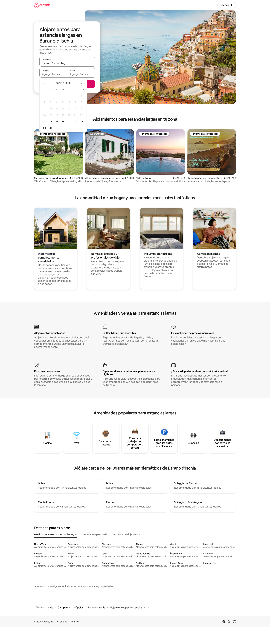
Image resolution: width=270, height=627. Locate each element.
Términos (75, 621)
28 (75, 121)
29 (81, 121)
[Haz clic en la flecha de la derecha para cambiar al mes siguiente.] (81, 83)
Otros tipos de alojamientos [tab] (126, 534)
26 (63, 121)
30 (44, 128)
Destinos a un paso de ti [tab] (94, 534)
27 (69, 121)
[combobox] (67, 63)
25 (56, 121)
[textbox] (53, 74)
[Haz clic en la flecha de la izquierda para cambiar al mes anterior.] (45, 83)
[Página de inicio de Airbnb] (42, 5)
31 (50, 128)
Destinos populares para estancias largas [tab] (55, 534)
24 (50, 121)
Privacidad (61, 621)
